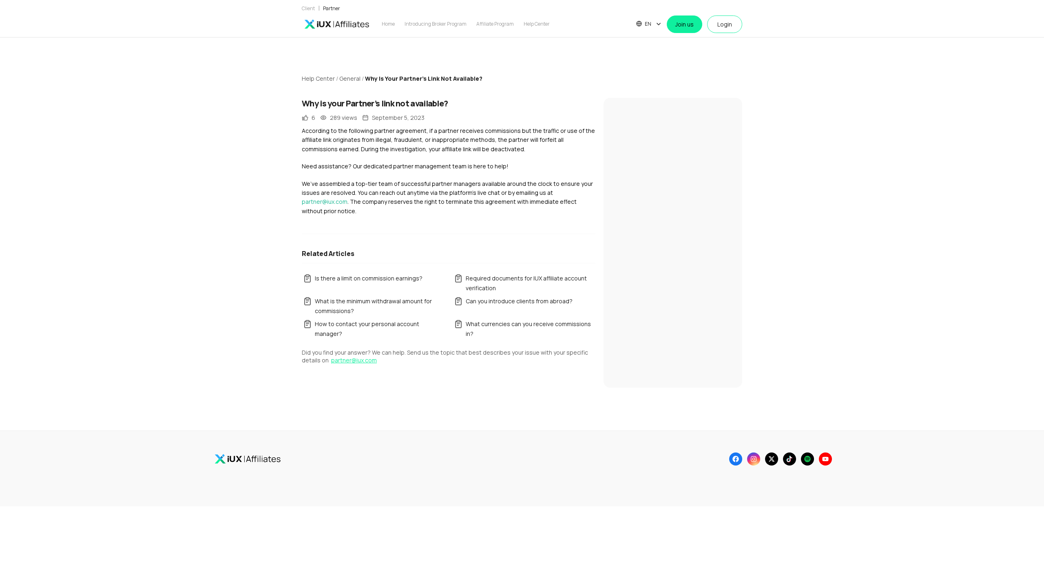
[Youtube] (825, 459)
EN (648, 23)
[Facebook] (735, 459)
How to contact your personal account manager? (367, 329)
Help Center (537, 23)
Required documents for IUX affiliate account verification (526, 283)
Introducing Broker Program (436, 23)
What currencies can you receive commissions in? (528, 329)
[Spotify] (807, 459)
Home (388, 23)
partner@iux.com (324, 201)
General (350, 78)
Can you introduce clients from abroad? (519, 301)
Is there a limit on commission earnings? (368, 278)
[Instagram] (753, 459)
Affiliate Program (495, 23)
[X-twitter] (771, 459)
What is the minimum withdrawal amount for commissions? (373, 306)
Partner (331, 8)
